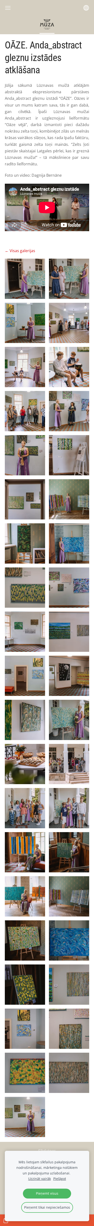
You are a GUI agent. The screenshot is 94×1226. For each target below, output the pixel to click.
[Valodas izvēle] (86, 7)
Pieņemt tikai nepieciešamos (47, 1207)
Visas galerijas (22, 250)
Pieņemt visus (47, 1193)
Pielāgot (59, 1178)
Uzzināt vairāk (39, 1178)
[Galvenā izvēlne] (7, 7)
